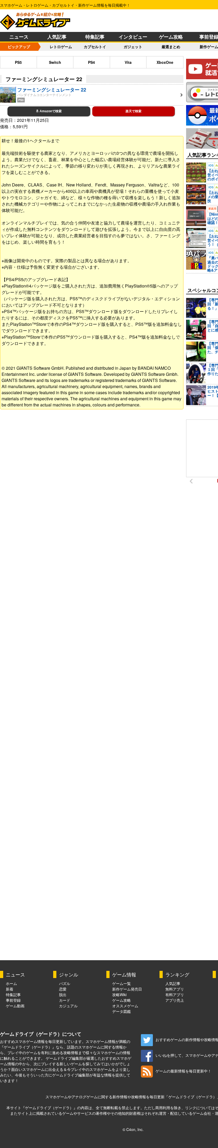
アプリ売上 (174, 1000)
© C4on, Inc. (133, 1129)
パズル (64, 983)
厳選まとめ (171, 46)
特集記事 (94, 36)
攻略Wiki (119, 994)
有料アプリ (174, 994)
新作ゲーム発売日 (127, 989)
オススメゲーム (125, 1005)
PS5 (18, 62)
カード (64, 1000)
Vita (128, 62)
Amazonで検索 (50, 111)
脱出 (62, 994)
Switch (55, 62)
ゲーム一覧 (121, 983)
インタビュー (133, 36)
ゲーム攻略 (171, 36)
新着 (9, 989)
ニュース (18, 36)
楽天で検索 (133, 111)
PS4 (91, 62)
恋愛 (62, 989)
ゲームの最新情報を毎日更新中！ (183, 1071)
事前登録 (13, 1000)
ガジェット (133, 46)
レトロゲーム (61, 46)
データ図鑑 (121, 1011)
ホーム (11, 983)
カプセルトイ (95, 46)
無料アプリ (174, 989)
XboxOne (165, 62)
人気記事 (56, 36)
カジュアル (68, 1005)
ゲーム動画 (15, 1005)
